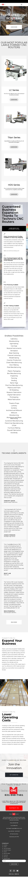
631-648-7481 (14, 795)
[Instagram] (14, 870)
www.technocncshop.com (12, 250)
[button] (21, 4)
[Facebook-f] (10, 870)
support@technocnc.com (17, 828)
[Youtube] (17, 870)
